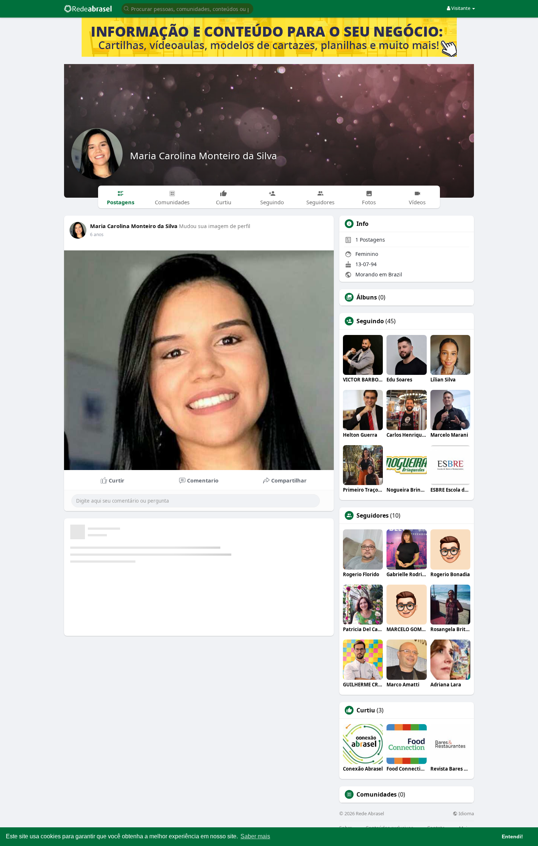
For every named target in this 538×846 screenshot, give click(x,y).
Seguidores (372, 515)
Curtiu (365, 710)
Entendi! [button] (512, 836)
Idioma (465, 813)
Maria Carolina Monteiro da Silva (203, 155)
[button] (187, 8)
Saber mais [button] (255, 836)
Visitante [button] (460, 8)
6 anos (97, 234)
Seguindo (370, 321)
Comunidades (376, 794)
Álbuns (366, 297)
